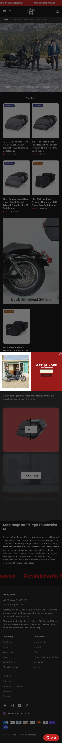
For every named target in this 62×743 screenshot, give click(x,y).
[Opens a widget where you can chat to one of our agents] (51, 738)
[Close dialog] (60, 354)
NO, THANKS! (46, 375)
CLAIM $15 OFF (46, 371)
